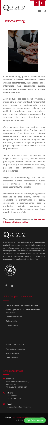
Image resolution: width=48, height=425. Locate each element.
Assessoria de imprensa (15, 345)
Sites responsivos (12, 353)
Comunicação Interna (14, 317)
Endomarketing (11, 321)
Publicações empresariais (15, 349)
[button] (35, 420)
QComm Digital (12, 326)
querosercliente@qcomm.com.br (19, 407)
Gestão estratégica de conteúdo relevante (22, 305)
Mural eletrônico (12, 358)
